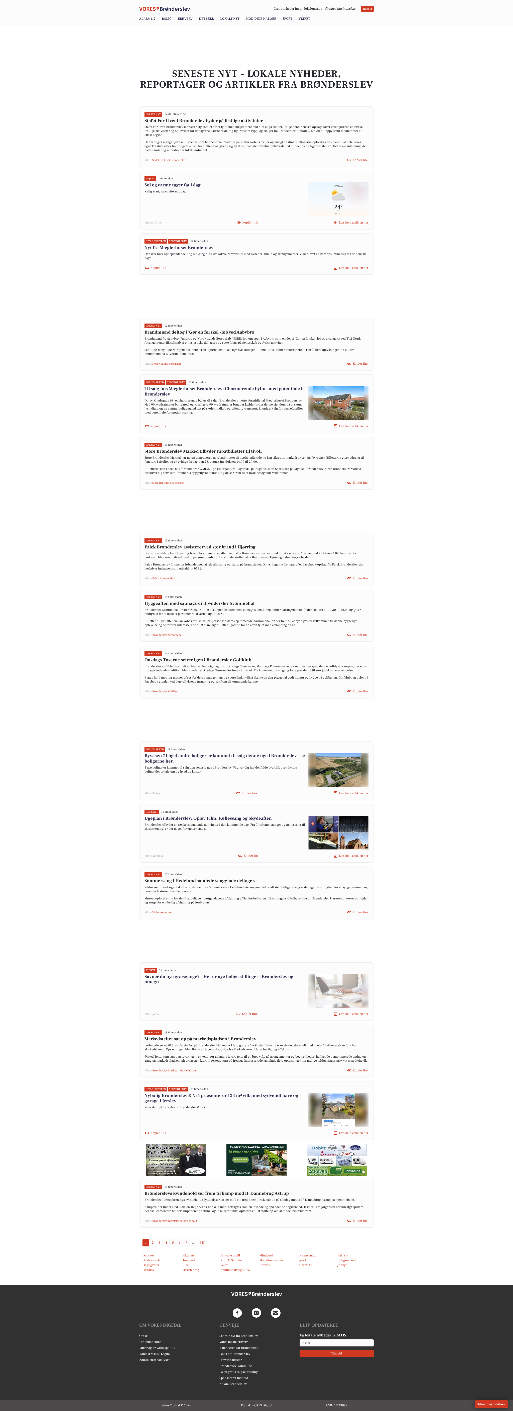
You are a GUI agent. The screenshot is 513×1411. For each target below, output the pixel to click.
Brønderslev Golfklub (165, 691)
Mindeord (266, 1255)
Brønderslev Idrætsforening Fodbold (174, 1221)
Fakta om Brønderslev (234, 1354)
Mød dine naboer (261, 19)
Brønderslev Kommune (235, 1366)
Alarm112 (147, 19)
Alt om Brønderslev (233, 1384)
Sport (287, 19)
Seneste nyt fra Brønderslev (238, 1336)
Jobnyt (342, 1265)
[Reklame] (176, 1160)
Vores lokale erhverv (233, 1342)
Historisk (148, 1270)
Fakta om (343, 1255)
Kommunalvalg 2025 (235, 1270)
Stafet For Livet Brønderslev (169, 160)
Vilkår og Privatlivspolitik (157, 1348)
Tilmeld (367, 9)
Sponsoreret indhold (233, 1378)
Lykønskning (307, 1255)
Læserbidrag (190, 1270)
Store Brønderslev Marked (168, 483)
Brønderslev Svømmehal (167, 635)
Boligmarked (346, 1260)
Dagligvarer (150, 1265)
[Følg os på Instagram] (256, 1313)
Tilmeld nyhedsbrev (491, 1404)
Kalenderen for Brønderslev (238, 1348)
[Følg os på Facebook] (237, 1313)
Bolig (167, 19)
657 (202, 1243)
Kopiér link (360, 160)
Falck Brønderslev (163, 578)
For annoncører (150, 1342)
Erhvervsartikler (230, 1360)
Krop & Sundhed (231, 1260)
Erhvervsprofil (230, 1255)
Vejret (304, 19)
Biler (185, 1265)
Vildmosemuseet (162, 912)
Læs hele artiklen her (353, 223)
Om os (143, 1336)
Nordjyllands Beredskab (167, 364)
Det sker (206, 19)
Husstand (188, 1260)
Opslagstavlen (152, 1260)
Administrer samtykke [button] (154, 1360)
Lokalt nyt (229, 19)
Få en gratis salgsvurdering (238, 1372)
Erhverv (185, 19)
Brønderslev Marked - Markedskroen (174, 1070)
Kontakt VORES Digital (155, 1354)
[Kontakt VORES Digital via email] (276, 1313)
